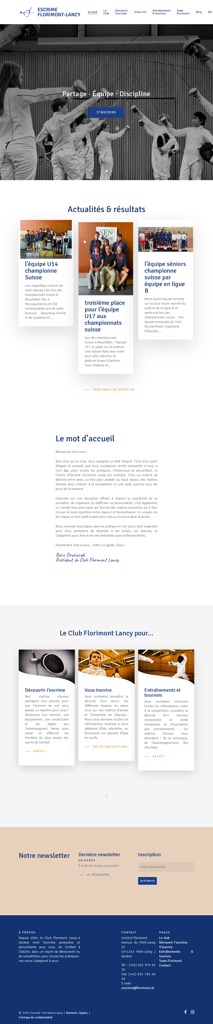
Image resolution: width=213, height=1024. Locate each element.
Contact (165, 965)
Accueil (92, 12)
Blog (199, 12)
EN (210, 12)
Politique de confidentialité (35, 1017)
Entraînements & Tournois (161, 12)
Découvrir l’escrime (121, 12)
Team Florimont (183, 12)
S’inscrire (140, 12)
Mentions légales (77, 1013)
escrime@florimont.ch (137, 988)
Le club (164, 938)
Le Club (106, 12)
